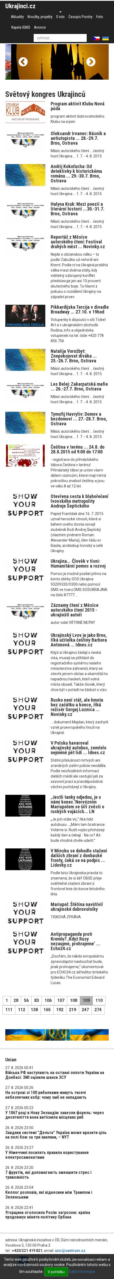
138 (34, 1009)
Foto (99, 17)
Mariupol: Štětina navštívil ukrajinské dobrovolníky (77, 907)
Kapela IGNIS (20, 27)
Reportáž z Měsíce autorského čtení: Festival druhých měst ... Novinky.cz (78, 241)
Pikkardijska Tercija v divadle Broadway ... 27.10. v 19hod (80, 309)
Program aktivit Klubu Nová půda (77, 106)
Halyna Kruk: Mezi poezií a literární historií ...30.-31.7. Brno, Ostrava (77, 208)
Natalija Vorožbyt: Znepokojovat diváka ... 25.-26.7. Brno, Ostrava (74, 355)
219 (72, 1009)
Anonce (40, 27)
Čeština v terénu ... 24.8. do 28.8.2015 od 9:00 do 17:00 (77, 449)
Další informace (82, 1271)
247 (85, 1009)
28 (16, 1000)
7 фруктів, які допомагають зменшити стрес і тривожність (48, 1175)
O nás (60, 17)
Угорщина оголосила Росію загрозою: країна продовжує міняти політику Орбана (47, 1215)
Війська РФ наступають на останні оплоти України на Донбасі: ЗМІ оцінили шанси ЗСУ (54, 1075)
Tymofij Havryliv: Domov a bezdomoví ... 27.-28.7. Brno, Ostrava (79, 418)
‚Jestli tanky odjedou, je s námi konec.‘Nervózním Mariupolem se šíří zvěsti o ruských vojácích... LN (77, 804)
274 (98, 1009)
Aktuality (17, 17)
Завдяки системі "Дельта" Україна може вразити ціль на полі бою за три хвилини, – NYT (56, 1135)
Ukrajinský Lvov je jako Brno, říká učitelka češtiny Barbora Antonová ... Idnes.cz (79, 639)
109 (86, 1000)
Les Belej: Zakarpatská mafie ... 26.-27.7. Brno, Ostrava (79, 386)
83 (36, 1000)
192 (59, 1009)
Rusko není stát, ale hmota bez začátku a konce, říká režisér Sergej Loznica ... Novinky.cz (77, 707)
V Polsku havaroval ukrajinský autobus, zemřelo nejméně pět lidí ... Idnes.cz (78, 747)
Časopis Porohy (80, 17)
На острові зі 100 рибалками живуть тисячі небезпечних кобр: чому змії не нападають (45, 1095)
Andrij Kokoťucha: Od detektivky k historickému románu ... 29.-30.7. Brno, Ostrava (76, 173)
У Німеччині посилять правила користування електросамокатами (47, 1155)
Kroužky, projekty (40, 17)
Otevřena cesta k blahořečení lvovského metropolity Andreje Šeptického (79, 501)
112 (21, 1009)
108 (73, 1000)
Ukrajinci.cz (20, 6)
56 (26, 1000)
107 (60, 1000)
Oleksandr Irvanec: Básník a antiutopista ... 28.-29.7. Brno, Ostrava (78, 138)
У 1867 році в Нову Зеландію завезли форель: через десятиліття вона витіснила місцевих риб (54, 1115)
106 (48, 1000)
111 (8, 1009)
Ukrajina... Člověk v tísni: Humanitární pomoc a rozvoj (78, 563)
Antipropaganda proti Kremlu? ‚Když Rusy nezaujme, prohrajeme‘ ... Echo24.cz (75, 941)
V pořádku (56, 1272)
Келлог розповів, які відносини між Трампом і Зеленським (48, 1195)
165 (47, 1009)
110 (99, 1000)
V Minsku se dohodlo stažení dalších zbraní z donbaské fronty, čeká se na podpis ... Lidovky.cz (79, 858)
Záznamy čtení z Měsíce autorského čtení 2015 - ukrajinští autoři (74, 609)
